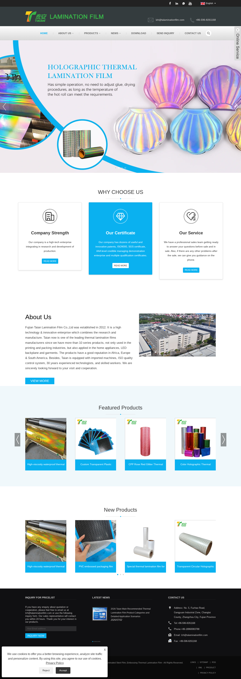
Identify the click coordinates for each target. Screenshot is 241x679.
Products (91, 33)
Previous (4, 106)
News (114, 33)
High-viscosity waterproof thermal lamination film (46, 465)
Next (236, 106)
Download (138, 33)
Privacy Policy (208, 673)
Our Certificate (120, 232)
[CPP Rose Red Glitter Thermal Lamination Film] (145, 439)
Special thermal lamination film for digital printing (146, 567)
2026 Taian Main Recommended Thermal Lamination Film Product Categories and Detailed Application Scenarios (131, 613)
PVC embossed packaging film (96, 566)
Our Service (191, 232)
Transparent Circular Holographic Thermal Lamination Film (195, 567)
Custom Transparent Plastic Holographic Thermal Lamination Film (96, 465)
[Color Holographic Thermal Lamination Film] (195, 439)
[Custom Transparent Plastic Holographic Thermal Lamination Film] (96, 439)
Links (193, 662)
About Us (64, 33)
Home (44, 33)
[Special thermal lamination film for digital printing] (145, 541)
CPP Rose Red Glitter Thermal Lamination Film (146, 465)
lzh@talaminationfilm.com (170, 19)
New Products (120, 510)
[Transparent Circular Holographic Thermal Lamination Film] (195, 541)
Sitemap (204, 662)
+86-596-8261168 (186, 623)
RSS (214, 662)
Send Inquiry (165, 33)
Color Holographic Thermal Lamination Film (195, 465)
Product (211, 667)
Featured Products (120, 408)
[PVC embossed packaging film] (96, 541)
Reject (46, 670)
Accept (63, 670)
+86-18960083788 (190, 629)
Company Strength (50, 232)
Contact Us (193, 33)
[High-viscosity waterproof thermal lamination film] (46, 439)
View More (40, 381)
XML (200, 667)
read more (50, 261)
